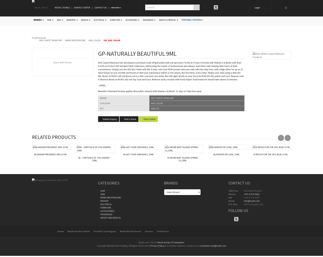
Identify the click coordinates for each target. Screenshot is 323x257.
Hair (102, 190)
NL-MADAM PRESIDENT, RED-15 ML (50, 154)
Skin (102, 194)
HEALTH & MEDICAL (167, 20)
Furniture (105, 207)
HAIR (49, 20)
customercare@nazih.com (213, 245)
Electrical (106, 204)
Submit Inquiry (109, 119)
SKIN (59, 20)
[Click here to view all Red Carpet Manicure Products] (271, 55)
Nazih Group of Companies (171, 242)
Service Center (82, 7)
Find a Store (130, 119)
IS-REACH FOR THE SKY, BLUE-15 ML (270, 154)
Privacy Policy (157, 245)
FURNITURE (115, 20)
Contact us (163, 231)
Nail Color (94, 40)
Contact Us (100, 7)
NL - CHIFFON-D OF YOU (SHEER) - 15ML (94, 159)
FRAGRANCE (148, 20)
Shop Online (149, 119)
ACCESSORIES (131, 20)
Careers (149, 231)
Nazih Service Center (78, 231)
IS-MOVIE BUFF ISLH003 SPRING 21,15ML (182, 159)
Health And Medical (110, 217)
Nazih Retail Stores (130, 231)
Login (257, 7)
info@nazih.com (252, 200)
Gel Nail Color (111, 40)
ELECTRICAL (99, 20)
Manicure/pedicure (75, 40)
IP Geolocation (154, 249)
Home (61, 231)
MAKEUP (85, 20)
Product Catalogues (105, 231)
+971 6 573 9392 (251, 194)
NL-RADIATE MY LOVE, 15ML (226, 154)
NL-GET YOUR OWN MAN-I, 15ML (138, 154)
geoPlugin (171, 249)
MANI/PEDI (71, 20)
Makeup (104, 200)
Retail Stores (62, 7)
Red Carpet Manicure (50, 40)
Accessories (107, 210)
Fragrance (106, 214)
